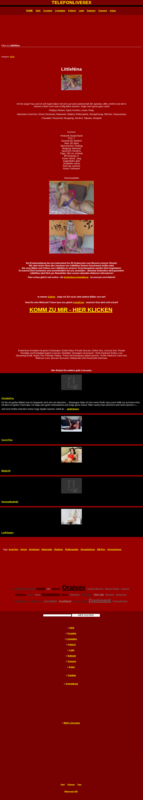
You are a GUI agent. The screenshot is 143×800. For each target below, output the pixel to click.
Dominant (34, 549)
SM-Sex (101, 549)
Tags (79, 784)
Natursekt (47, 549)
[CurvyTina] (71, 424)
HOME (29, 11)
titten (37, 594)
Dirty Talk (99, 594)
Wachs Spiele (112, 589)
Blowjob (109, 594)
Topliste (72, 675)
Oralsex (73, 587)
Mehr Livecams (72, 723)
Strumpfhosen (21, 601)
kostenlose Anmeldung (76, 277)
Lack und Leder (24, 588)
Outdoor (58, 549)
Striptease (121, 594)
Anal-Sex (13, 549)
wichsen (56, 589)
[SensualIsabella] (71, 485)
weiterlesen (73, 409)
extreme (125, 589)
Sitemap (71, 784)
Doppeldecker (120, 601)
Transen (102, 11)
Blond (65, 594)
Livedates (60, 11)
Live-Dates (50, 601)
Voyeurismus (114, 549)
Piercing (20, 594)
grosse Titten (80, 601)
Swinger (91, 11)
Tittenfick (74, 594)
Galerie (51, 297)
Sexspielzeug (88, 549)
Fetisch (72, 11)
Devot (24, 549)
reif (48, 589)
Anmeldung (72, 684)
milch (30, 594)
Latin (81, 11)
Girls (38, 11)
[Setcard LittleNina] (71, 82)
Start (63, 784)
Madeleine (36, 601)
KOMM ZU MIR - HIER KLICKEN (70, 310)
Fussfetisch (65, 601)
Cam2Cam (78, 302)
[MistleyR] (71, 455)
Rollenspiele (71, 549)
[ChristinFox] (71, 382)
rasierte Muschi (95, 589)
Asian (113, 11)
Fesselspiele (51, 594)
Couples (47, 11)
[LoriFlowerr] (71, 516)
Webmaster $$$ (71, 791)
